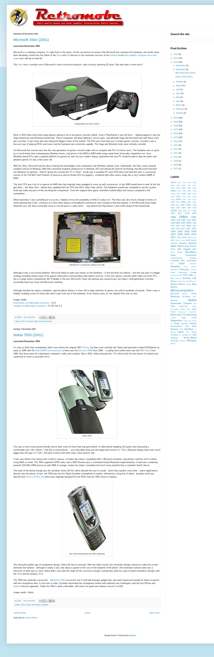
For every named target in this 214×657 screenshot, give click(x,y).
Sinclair (193, 323)
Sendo (193, 318)
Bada (173, 252)
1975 (194, 211)
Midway (185, 294)
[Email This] (41, 317)
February (180, 109)
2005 (187, 231)
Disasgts (193, 264)
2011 (176, 153)
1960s (188, 205)
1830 (184, 182)
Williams (183, 341)
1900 (194, 188)
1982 (173, 220)
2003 (173, 231)
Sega (184, 318)
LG (190, 281)
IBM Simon (145, 350)
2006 (193, 231)
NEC (194, 297)
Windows (191, 340)
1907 (189, 191)
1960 (183, 205)
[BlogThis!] (44, 317)
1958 (173, 205)
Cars (173, 255)
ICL (195, 275)
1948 (173, 202)
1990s (189, 223)
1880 (173, 188)
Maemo (174, 284)
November (47, 321)
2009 (176, 161)
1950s (183, 202)
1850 (194, 182)
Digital (182, 263)
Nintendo (174, 300)
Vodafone (174, 338)
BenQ (180, 252)
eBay (186, 267)
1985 (183, 220)
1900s (173, 191)
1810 (179, 182)
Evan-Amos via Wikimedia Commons (31, 303)
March (179, 105)
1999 (178, 229)
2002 (194, 228)
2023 (176, 54)
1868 (183, 185)
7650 (114, 353)
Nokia (28, 605)
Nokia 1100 (59, 580)
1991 (194, 223)
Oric (194, 303)
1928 (194, 194)
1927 (189, 194)
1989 (177, 223)
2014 (176, 141)
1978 (187, 213)
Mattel (188, 284)
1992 (173, 226)
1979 (194, 213)
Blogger (132, 635)
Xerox (173, 344)
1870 (189, 185)
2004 (180, 231)
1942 (189, 199)
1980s (183, 217)
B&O (194, 249)
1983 (178, 220)
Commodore (190, 255)
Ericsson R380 (85, 350)
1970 (194, 208)
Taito (187, 332)
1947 (194, 199)
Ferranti (193, 270)
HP (180, 275)
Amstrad (182, 243)
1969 (189, 208)
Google (193, 272)
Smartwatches (176, 326)
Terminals (174, 335)
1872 (194, 185)
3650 (40, 574)
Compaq (193, 258)
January (180, 113)
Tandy (193, 332)
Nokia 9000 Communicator (48, 350)
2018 (176, 125)
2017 (176, 129)
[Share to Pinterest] (53, 317)
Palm (173, 306)
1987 (194, 220)
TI (180, 335)
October (180, 82)
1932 (184, 197)
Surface (113, 55)
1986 (189, 220)
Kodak (179, 281)
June (178, 93)
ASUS (173, 249)
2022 (176, 58)
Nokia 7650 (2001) (28, 335)
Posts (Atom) (31, 618)
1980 (173, 217)
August (179, 85)
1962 (173, 208)
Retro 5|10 (176, 314)
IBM (191, 275)
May (178, 97)
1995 (183, 226)
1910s (173, 194)
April (178, 101)
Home (87, 613)
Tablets (180, 332)
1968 (183, 208)
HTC (185, 275)
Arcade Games (189, 246)
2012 (176, 149)
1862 (178, 185)
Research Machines (187, 312)
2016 (176, 133)
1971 (180, 211)
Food (173, 272)
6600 (19, 574)
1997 (194, 226)
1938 (194, 197)
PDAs (194, 306)
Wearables (175, 341)
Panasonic (183, 306)
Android (17, 586)
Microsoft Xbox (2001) (31, 40)
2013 (176, 145)
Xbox (20, 64)
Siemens (184, 323)
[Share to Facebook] (50, 317)
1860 (173, 185)
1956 (194, 202)
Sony (187, 326)
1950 (178, 202)
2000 (183, 229)
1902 (184, 191)
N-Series (186, 296)
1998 (173, 229)
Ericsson (174, 270)
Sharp (177, 323)
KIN (68, 55)
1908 (194, 191)
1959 (178, 205)
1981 (193, 217)
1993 (178, 226)
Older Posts (154, 613)
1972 (185, 211)
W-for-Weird (190, 337)
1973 (190, 211)
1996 (188, 226)
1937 (189, 197)
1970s (174, 210)
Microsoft (38, 321)
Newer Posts (20, 613)
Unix (194, 335)
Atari (179, 249)
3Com (183, 240)
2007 (176, 168)
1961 (194, 205)
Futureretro (182, 272)
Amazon (174, 243)
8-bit (188, 240)
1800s (173, 182)
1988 (173, 223)
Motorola (175, 296)
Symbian (44, 605)
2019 (176, 122)
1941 (184, 199)
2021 (176, 62)
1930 (173, 197)
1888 (178, 188)
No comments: (30, 317)
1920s (183, 194)
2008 (176, 165)
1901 (179, 191)
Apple (174, 246)
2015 (176, 137)
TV (190, 335)
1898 (189, 188)
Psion (182, 309)
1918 (178, 194)
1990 (183, 223)
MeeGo (174, 287)
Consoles (30, 321)
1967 (178, 208)
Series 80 (187, 321)
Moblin (193, 294)
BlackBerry (190, 252)
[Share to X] (47, 317)
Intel (172, 278)
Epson (193, 267)
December (181, 65)
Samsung (191, 314)
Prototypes (175, 309)
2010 (176, 157)
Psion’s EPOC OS (35, 477)
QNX (188, 309)
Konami (185, 281)
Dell (172, 264)
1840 (189, 182)
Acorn (193, 240)
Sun (181, 329)
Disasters (175, 266)
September (176, 320)
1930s (178, 196)
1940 (173, 199)
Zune (59, 55)
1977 (180, 213)
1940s (178, 199)
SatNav (173, 318)
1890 (183, 188)
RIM (184, 315)
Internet (178, 278)
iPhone (85, 347)
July (178, 89)
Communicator (176, 258)
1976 (173, 213)
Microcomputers (182, 290)
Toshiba (185, 335)
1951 (189, 202)
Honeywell (174, 275)
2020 (176, 118)
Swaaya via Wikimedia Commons (29, 306)
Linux (194, 281)
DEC (183, 260)
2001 (23, 321)
